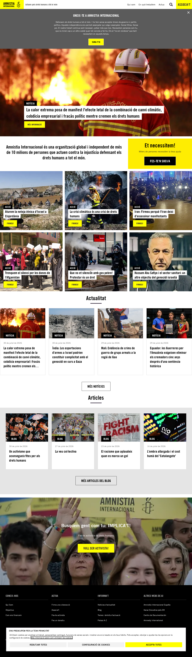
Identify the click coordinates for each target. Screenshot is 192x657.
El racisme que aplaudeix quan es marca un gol (116, 453)
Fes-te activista (58, 615)
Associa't (184, 4)
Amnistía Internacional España (157, 605)
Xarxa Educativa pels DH (154, 610)
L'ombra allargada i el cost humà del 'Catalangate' (163, 453)
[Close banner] (188, 12)
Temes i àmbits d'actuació (109, 615)
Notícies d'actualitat (106, 605)
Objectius (10, 610)
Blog (99, 610)
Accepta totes (153, 644)
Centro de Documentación (155, 615)
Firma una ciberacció (61, 605)
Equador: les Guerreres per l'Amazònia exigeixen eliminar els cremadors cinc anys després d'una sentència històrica (168, 357)
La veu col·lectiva (65, 451)
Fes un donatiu (58, 620)
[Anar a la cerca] (171, 4)
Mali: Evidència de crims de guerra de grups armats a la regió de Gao (118, 352)
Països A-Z (102, 620)
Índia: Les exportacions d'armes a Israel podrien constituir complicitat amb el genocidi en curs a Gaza (70, 355)
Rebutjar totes (38, 644)
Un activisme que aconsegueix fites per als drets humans (24, 455)
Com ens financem (14, 615)
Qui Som (9, 605)
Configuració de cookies (96, 644)
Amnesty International (153, 620)
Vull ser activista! (96, 548)
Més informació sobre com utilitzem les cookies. (51, 638)
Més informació (35, 124)
